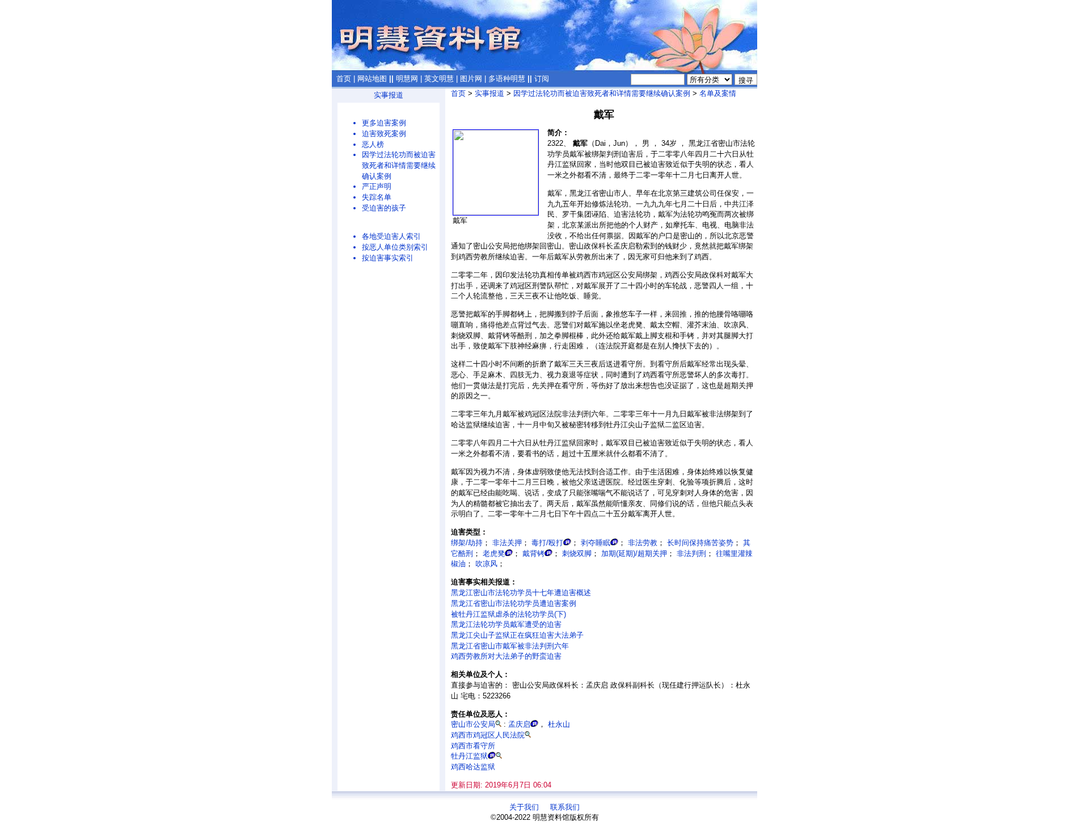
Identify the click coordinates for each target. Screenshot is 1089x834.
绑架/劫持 (467, 542)
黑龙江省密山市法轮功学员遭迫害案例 (513, 603)
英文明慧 (439, 78)
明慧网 (407, 78)
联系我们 (565, 807)
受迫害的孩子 (384, 208)
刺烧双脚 (577, 553)
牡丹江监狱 (469, 756)
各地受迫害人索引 (391, 236)
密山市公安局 (473, 724)
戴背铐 (533, 553)
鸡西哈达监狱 (473, 767)
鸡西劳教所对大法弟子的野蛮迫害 (506, 656)
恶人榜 (373, 144)
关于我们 (524, 807)
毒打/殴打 (547, 542)
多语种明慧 (506, 78)
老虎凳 (494, 553)
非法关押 (507, 542)
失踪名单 (376, 197)
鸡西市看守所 (473, 746)
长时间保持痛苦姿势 (700, 542)
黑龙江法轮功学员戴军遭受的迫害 (506, 624)
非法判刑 (691, 553)
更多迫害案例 (384, 123)
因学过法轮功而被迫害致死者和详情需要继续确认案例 (399, 165)
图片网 (471, 78)
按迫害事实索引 (387, 258)
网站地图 (372, 78)
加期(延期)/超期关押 (634, 553)
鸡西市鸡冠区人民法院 (488, 735)
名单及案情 (717, 93)
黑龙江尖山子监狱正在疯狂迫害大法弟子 (517, 635)
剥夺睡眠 (595, 542)
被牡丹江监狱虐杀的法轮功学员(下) (508, 614)
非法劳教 (642, 542)
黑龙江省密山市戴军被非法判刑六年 (510, 646)
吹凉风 (486, 563)
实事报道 (388, 95)
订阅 (541, 78)
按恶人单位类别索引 (395, 247)
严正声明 (376, 186)
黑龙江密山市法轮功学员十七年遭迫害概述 (521, 592)
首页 (343, 78)
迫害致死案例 (384, 133)
